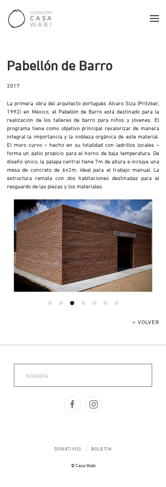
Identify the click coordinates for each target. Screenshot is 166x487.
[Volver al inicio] (30, 18)
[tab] (50, 303)
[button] (154, 18)
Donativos (68, 448)
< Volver (145, 321)
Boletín (101, 448)
